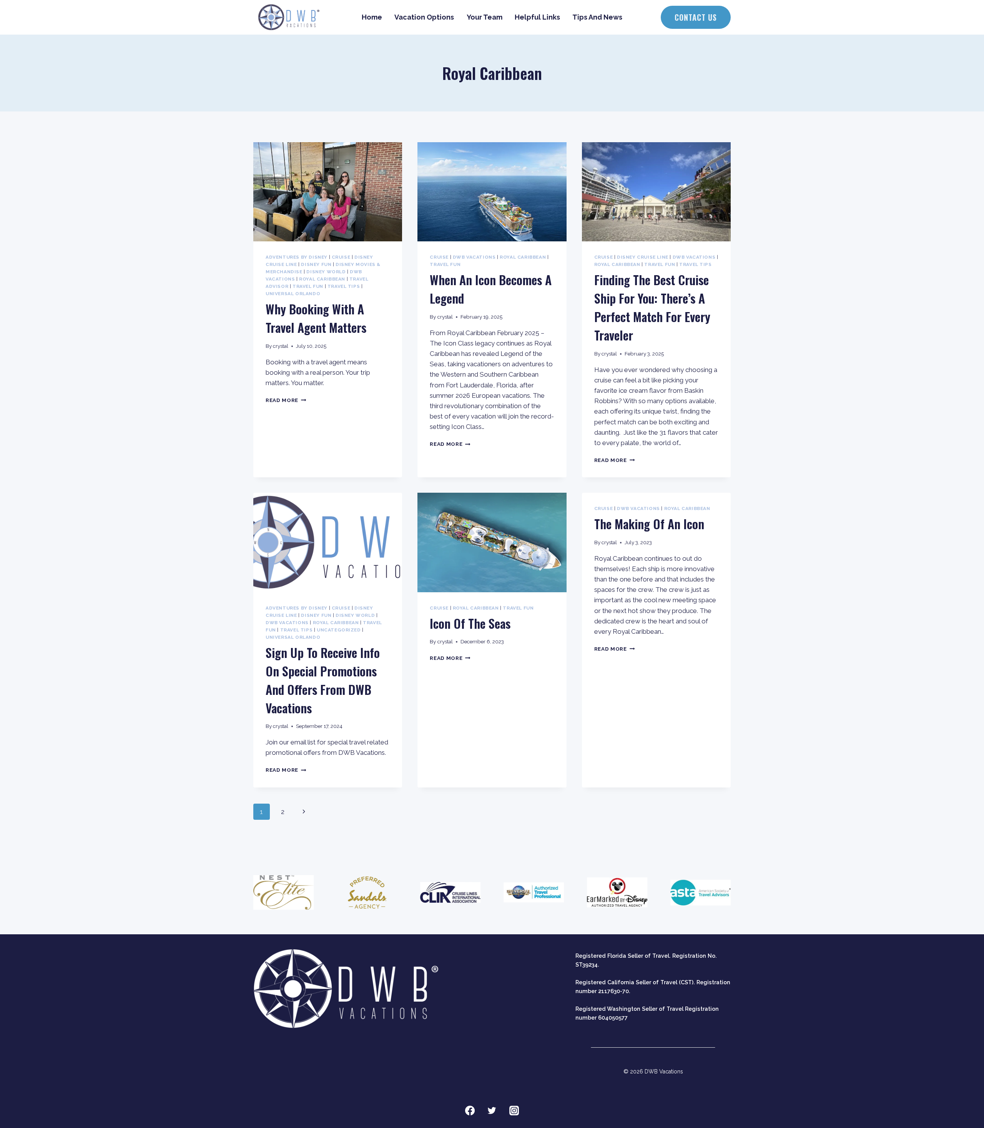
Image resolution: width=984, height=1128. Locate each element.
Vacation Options (424, 17)
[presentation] (327, 191)
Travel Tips (343, 286)
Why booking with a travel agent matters (316, 318)
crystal (280, 346)
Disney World (326, 271)
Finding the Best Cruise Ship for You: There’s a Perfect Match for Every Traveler (652, 307)
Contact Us (696, 17)
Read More (286, 400)
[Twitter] (492, 1110)
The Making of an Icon (649, 524)
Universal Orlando (293, 293)
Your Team (484, 17)
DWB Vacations (474, 257)
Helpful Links (537, 17)
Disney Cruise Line (642, 257)
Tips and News (597, 17)
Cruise (341, 257)
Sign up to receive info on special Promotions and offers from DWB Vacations (323, 680)
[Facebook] (469, 1110)
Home (372, 17)
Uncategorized (339, 630)
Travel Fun (308, 286)
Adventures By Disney (296, 257)
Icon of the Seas (470, 623)
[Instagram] (514, 1110)
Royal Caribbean (322, 279)
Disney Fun (316, 264)
